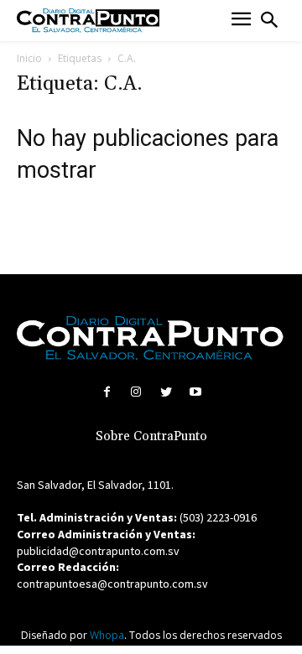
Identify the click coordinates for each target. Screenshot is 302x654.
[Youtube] (195, 392)
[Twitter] (165, 392)
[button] (269, 20)
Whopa (107, 635)
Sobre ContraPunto (151, 436)
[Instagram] (136, 392)
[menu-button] (241, 20)
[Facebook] (106, 392)
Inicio (29, 58)
